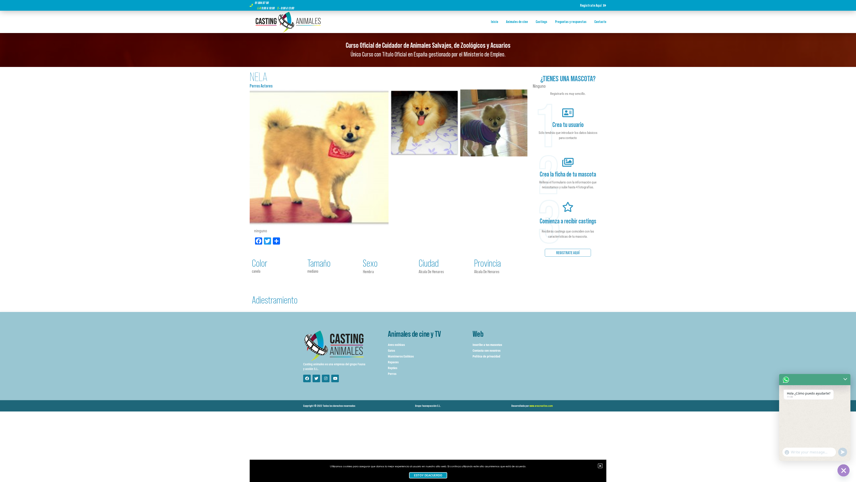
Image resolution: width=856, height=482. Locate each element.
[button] (600, 465)
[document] (428, 241)
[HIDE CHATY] (843, 470)
